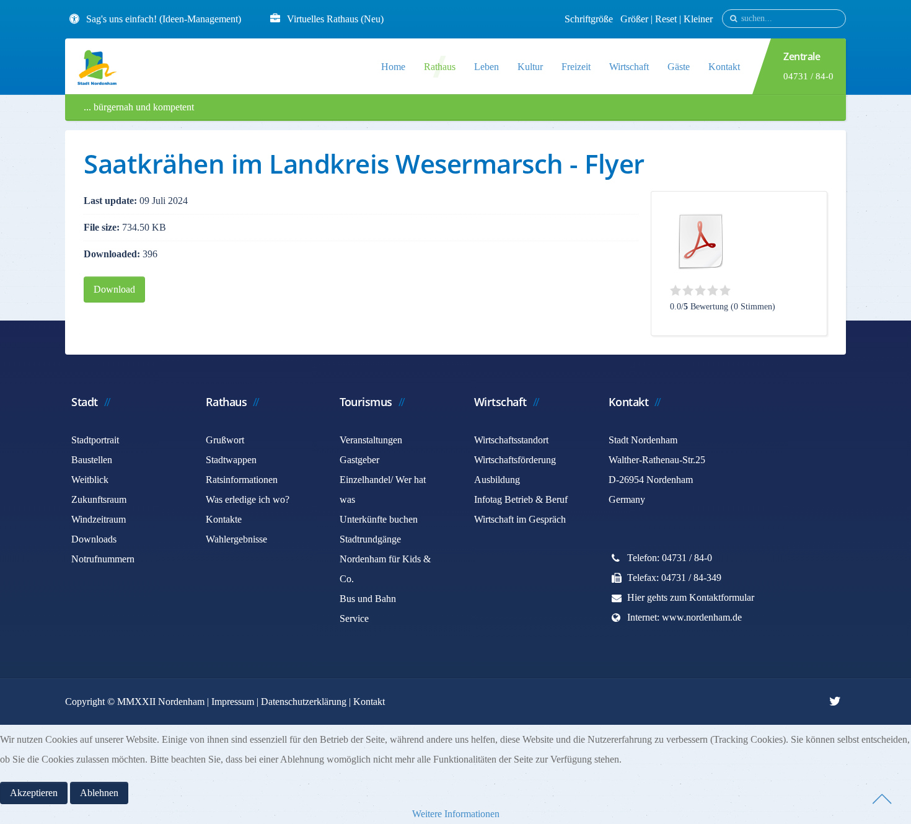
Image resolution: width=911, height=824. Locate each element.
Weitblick (89, 479)
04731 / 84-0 (808, 76)
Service (354, 618)
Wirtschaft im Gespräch (520, 519)
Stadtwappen (231, 459)
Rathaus (439, 66)
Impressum (232, 701)
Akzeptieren (34, 792)
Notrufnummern (102, 559)
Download (114, 289)
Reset (667, 19)
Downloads (94, 539)
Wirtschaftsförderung (515, 459)
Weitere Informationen (456, 813)
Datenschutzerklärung (303, 701)
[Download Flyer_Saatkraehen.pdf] (701, 241)
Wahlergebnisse (236, 539)
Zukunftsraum (98, 499)
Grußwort (225, 440)
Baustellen (91, 459)
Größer (634, 19)
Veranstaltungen (371, 440)
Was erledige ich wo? (247, 499)
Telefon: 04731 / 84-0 (669, 557)
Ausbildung (497, 479)
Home (393, 66)
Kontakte (224, 519)
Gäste (678, 66)
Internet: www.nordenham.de (684, 617)
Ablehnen (99, 792)
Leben (486, 66)
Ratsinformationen (242, 479)
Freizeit (576, 66)
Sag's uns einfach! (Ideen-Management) (163, 19)
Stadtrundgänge (370, 539)
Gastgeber (359, 459)
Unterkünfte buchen (379, 519)
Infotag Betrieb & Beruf (521, 499)
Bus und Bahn (368, 598)
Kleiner (698, 19)
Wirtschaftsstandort (511, 440)
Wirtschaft (629, 66)
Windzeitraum (98, 519)
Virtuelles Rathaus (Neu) (335, 19)
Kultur (530, 66)
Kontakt (724, 66)
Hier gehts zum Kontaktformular (690, 597)
